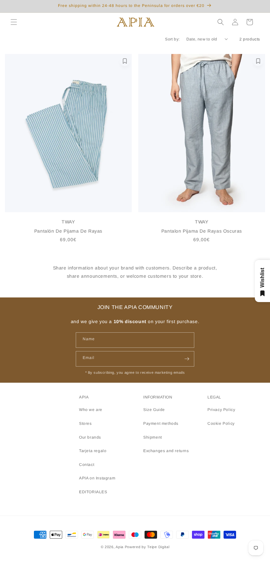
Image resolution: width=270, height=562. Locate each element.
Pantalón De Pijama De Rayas (68, 231)
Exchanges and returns (166, 450)
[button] (14, 22)
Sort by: (172, 39)
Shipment (152, 437)
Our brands (90, 437)
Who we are (90, 409)
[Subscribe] (186, 359)
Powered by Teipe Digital (147, 547)
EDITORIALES (93, 492)
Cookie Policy (221, 423)
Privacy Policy (221, 409)
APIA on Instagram (97, 478)
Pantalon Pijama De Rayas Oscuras (201, 231)
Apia (119, 547)
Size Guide (154, 409)
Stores (85, 423)
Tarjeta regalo (92, 450)
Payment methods (160, 423)
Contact (86, 464)
